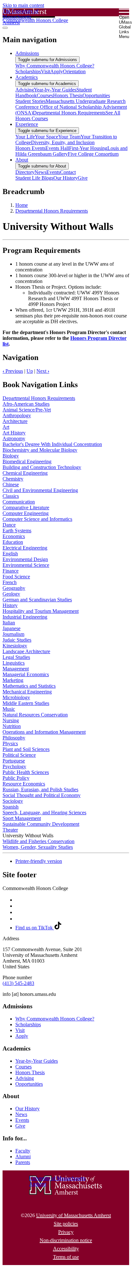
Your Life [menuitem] (25, 136)
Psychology (14, 766)
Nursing (11, 720)
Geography (14, 588)
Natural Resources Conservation (35, 714)
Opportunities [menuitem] (96, 95)
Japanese (11, 628)
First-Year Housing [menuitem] (88, 148)
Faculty (22, 1150)
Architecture (15, 421)
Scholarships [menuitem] (28, 71)
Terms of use (66, 1257)
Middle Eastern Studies (26, 703)
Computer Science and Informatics (37, 519)
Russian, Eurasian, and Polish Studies (40, 789)
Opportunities (29, 1084)
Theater (10, 829)
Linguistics (14, 663)
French (10, 582)
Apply (21, 1036)
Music (9, 709)
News (21, 1114)
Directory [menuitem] (25, 172)
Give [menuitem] (83, 178)
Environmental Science (26, 565)
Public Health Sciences (26, 772)
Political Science (19, 755)
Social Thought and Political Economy (42, 795)
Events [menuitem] (53, 172)
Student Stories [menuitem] (30, 101)
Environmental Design (25, 559)
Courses (23, 1066)
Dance (9, 525)
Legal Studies (16, 657)
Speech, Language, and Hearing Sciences (44, 812)
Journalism (13, 634)
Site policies (66, 1223)
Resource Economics (24, 783)
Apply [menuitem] (56, 71)
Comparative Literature (26, 507)
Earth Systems (17, 530)
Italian (9, 622)
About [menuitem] (21, 159)
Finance (11, 571)
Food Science (16, 576)
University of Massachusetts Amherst (73, 1215)
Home (21, 205)
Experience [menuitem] (26, 124)
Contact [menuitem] (68, 172)
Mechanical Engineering (27, 691)
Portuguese (14, 760)
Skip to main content (23, 5)
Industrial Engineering (25, 617)
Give (20, 1126)
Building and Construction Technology (42, 467)
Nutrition (12, 726)
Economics (14, 536)
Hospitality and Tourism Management (41, 611)
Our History (27, 1108)
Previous (13, 371)
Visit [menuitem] (45, 71)
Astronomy (14, 438)
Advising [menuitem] (24, 89)
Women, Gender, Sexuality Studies (38, 847)
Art (6, 427)
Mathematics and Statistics (29, 686)
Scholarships (28, 1024)
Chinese (11, 484)
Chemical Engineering (25, 473)
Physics (10, 743)
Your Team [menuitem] (69, 136)
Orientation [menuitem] (74, 71)
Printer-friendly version (38, 861)
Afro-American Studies (26, 404)
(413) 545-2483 (18, 983)
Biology (11, 455)
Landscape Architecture (26, 651)
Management (16, 668)
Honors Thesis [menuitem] (67, 95)
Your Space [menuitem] (46, 136)
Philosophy (14, 737)
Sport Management (22, 818)
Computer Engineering (26, 513)
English (10, 553)
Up (30, 371)
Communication (19, 501)
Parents (22, 1162)
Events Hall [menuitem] (57, 148)
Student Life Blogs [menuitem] (34, 178)
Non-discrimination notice (66, 1240)
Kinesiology (15, 645)
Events (22, 1120)
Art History (14, 432)
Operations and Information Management (44, 732)
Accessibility (66, 1248)
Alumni (23, 1156)
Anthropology (17, 415)
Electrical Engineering (25, 548)
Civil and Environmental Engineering (40, 490)
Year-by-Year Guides (36, 1061)
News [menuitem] (40, 172)
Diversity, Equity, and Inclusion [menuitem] (63, 142)
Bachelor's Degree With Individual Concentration (52, 444)
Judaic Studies (17, 640)
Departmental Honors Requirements (51, 211)
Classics (11, 496)
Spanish (11, 806)
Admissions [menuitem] (27, 53)
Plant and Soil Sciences (26, 749)
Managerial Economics (26, 674)
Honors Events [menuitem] (30, 148)
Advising (24, 1078)
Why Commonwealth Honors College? (54, 1018)
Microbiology (16, 697)
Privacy (66, 1232)
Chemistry (13, 478)
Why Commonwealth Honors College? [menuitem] (54, 65)
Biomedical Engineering (27, 461)
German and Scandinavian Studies (37, 599)
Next (42, 371)
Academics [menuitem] (26, 77)
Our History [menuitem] (65, 178)
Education (13, 542)
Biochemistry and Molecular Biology (40, 450)
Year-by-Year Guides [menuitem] (55, 89)
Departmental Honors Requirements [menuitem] (69, 112)
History (10, 605)
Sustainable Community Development (41, 824)
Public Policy (16, 778)
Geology (11, 594)
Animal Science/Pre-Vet (27, 409)
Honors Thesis (30, 1072)
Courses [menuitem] (45, 95)
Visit (20, 1030)
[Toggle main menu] (5, 28)
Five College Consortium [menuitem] (93, 154)
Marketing (13, 680)
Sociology (13, 801)
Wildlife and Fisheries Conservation (38, 841)
